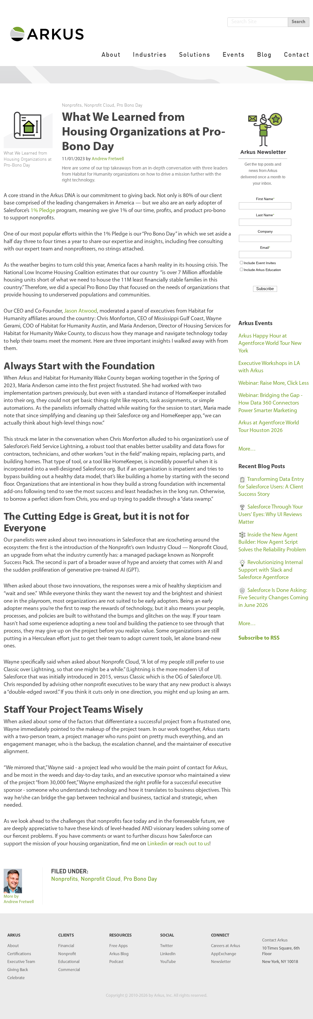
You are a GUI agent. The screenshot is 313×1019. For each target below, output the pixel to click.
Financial (66, 946)
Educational (68, 962)
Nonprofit (67, 954)
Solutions (194, 54)
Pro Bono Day (129, 105)
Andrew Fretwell (108, 159)
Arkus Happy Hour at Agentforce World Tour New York (270, 343)
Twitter (166, 946)
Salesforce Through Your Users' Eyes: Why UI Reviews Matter (270, 514)
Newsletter (221, 962)
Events (234, 54)
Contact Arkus (275, 940)
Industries (150, 54)
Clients (66, 935)
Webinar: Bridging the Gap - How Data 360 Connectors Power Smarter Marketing (270, 403)
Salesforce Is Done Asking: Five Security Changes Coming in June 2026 (273, 598)
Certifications (19, 954)
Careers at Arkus (225, 946)
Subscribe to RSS (259, 638)
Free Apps (118, 946)
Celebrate (16, 978)
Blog (264, 54)
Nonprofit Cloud (99, 105)
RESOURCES (120, 935)
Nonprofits (72, 105)
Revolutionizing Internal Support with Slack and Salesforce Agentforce (270, 570)
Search (298, 22)
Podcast (116, 962)
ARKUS (13, 935)
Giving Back (17, 970)
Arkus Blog (119, 954)
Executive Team (21, 962)
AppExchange (223, 954)
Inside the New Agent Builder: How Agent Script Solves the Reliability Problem (272, 542)
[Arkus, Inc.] (50, 34)
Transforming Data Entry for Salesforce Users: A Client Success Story (271, 487)
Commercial (69, 970)
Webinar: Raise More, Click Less (273, 383)
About (111, 54)
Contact (296, 54)
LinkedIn (168, 954)
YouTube (168, 962)
